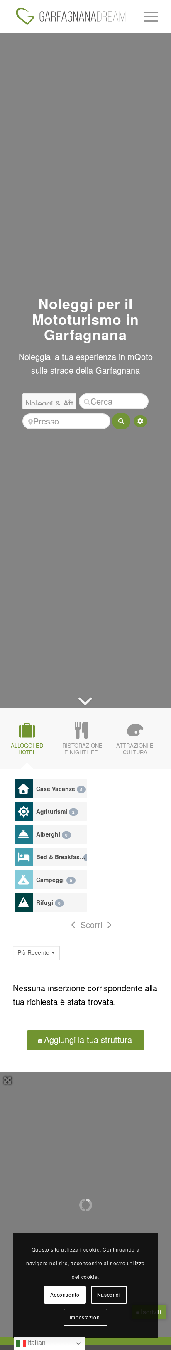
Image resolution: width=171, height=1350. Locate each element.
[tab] (27, 741)
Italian (36, 1342)
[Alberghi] (24, 834)
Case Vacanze (59, 788)
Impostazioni (85, 1317)
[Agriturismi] (24, 811)
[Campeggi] (24, 879)
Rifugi (48, 902)
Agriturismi (55, 811)
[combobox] (36, 953)
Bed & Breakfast (61, 857)
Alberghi (52, 834)
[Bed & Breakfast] (24, 857)
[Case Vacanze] (24, 788)
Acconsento (64, 1294)
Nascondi (109, 1294)
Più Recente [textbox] (33, 953)
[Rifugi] (24, 902)
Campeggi (54, 879)
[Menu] (146, 16)
